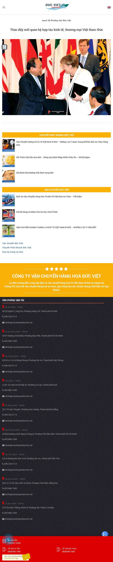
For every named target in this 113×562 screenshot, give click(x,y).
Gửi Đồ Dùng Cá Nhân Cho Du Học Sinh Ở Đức (37, 212)
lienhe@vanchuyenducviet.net (18, 322)
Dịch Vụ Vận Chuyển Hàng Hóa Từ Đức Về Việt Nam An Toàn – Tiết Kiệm (49, 196)
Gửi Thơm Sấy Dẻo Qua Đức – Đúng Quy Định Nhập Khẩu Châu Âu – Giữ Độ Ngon (53, 157)
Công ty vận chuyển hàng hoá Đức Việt (56, 276)
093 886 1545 (10, 341)
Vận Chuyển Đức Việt (56, 189)
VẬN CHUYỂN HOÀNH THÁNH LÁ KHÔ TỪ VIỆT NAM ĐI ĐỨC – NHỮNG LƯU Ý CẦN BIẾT (56, 227)
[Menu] (3, 7)
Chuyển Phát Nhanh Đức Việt (56, 135)
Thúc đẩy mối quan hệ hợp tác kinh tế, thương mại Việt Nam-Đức (56, 29)
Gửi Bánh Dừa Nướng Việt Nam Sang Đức (35, 172)
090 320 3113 (10, 316)
